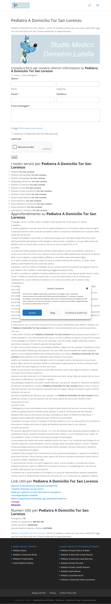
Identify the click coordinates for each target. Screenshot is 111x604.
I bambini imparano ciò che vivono (27, 489)
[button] (87, 288)
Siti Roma (60, 600)
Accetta (32, 312)
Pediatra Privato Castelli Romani (75, 567)
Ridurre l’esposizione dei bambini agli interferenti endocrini (38, 498)
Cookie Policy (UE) (68, 593)
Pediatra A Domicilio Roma (25, 554)
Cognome (60, 89)
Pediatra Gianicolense (71, 571)
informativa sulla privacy (31, 128)
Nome (14, 89)
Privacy (52, 593)
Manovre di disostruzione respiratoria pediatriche (34, 485)
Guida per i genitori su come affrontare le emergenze (36, 492)
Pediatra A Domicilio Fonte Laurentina (78, 579)
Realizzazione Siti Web (43, 600)
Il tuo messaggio (20, 105)
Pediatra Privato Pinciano (72, 563)
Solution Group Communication (81, 600)
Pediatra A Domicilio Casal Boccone (77, 559)
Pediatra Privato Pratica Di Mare (75, 550)
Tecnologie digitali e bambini (24, 495)
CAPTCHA (16, 139)
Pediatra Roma (19, 550)
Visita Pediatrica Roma (23, 563)
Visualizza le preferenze (76, 312)
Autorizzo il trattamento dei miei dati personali (36, 133)
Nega (52, 312)
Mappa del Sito (39, 593)
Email (15, 94)
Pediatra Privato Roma (23, 559)
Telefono (61, 94)
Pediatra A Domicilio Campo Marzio (77, 554)
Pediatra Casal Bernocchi (72, 575)
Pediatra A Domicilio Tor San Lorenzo (28, 533)
